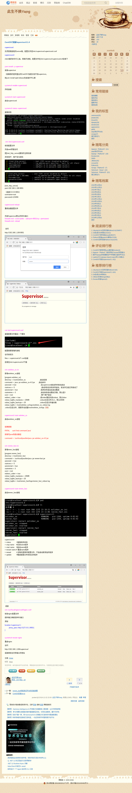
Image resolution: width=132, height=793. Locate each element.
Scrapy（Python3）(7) (99, 168)
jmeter (95, 118)
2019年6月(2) (96, 211)
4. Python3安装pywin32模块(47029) (104, 237)
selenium (96, 115)
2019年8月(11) (96, 206)
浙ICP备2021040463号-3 (79, 783)
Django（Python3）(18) (99, 154)
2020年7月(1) (96, 190)
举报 (84, 697)
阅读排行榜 (104, 226)
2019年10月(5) (96, 201)
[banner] (10, 3)
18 (97, 42)
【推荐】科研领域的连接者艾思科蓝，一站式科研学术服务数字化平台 (30, 717)
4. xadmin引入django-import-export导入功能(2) (107, 257)
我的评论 (94, 98)
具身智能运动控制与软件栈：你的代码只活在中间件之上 (27, 758)
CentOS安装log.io (19, 694)
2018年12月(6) (96, 218)
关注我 (22, 671)
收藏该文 (31, 671)
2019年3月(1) (96, 213)
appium (95, 127)
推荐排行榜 (104, 265)
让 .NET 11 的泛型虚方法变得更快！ (20, 761)
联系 (22, 35)
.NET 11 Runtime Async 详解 (17, 763)
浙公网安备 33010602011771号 (57, 783)
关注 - (22, 680)
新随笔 (17, 35)
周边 (28, 3)
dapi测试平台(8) (97, 151)
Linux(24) (94, 163)
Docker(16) (95, 156)
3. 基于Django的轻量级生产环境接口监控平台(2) (108, 255)
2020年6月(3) (96, 192)
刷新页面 (74, 701)
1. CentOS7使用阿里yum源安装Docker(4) (105, 250)
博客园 (6, 35)
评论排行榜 (104, 246)
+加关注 (7, 684)
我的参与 (94, 100)
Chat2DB (67, 3)
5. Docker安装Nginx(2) (99, 279)
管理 (27, 35)
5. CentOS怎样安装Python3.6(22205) (104, 240)
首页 (11, 35)
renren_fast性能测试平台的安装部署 (25, 691)
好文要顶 (13, 671)
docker (95, 125)
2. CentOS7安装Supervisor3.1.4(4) (103, 272)
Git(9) (93, 158)
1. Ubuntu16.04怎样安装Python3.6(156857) (106, 230)
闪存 (49, 3)
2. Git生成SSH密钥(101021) (101, 233)
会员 (21, 3)
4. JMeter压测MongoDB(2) (100, 277)
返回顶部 (81, 701)
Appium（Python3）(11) (100, 149)
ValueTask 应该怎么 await (17, 766)
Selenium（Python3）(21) (100, 172)
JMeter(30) (95, 161)
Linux (11, 658)
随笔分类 (102, 145)
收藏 (80, 697)
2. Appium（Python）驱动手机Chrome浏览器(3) (108, 252)
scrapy (94, 134)
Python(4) (94, 165)
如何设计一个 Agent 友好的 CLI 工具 (20, 769)
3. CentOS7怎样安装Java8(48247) (103, 235)
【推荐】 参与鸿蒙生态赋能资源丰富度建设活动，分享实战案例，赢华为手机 (32, 712)
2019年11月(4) (96, 199)
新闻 (35, 3)
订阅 (32, 35)
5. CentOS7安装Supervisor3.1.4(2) (103, 259)
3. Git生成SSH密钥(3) (98, 274)
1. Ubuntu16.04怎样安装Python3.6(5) (104, 270)
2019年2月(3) (96, 215)
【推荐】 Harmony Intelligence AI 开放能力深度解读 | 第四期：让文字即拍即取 (33, 709)
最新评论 (94, 103)
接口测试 (95, 136)
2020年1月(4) (96, 197)
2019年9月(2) (96, 204)
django (95, 122)
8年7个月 (99, 37)
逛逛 (41, 705)
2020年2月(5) (96, 194)
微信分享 (41, 671)
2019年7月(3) (96, 208)
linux (11, 662)
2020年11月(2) (96, 187)
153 (97, 40)
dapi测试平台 (97, 132)
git (93, 129)
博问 (42, 3)
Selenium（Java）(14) (99, 170)
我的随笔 (94, 96)
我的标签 (94, 105)
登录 (34, 705)
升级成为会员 (74, 687)
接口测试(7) (95, 175)
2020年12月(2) (96, 185)
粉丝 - (15, 680)
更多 (92, 139)
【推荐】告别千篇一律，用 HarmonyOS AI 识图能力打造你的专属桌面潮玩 (32, 715)
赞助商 (57, 3)
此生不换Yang (18, 12)
